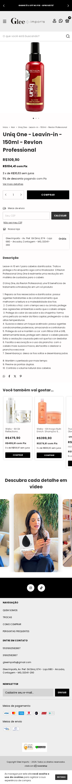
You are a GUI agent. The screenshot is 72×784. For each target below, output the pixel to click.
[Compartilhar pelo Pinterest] (21, 376)
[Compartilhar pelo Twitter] (15, 376)
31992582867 (10, 655)
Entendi (61, 777)
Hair (13, 127)
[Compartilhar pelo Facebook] (9, 376)
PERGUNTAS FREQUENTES (16, 631)
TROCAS (7, 617)
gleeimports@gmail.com (17, 662)
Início (5, 127)
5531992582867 (11, 648)
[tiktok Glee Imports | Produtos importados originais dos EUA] (41, 588)
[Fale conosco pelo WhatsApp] (61, 21)
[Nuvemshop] (36, 766)
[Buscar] (68, 36)
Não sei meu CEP (13, 222)
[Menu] (5, 21)
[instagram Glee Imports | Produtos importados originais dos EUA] (30, 588)
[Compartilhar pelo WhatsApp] (4, 376)
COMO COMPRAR (12, 624)
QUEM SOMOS (10, 610)
